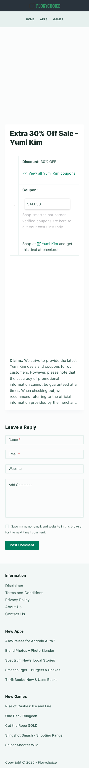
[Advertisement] (44, 73)
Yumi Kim (50, 243)
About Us (13, 607)
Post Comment (22, 545)
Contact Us (15, 614)
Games (58, 19)
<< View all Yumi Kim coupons (48, 173)
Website (15, 468)
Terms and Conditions (24, 592)
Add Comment (20, 485)
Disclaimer (14, 585)
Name (15, 439)
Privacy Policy (17, 599)
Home (30, 19)
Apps (43, 19)
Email (14, 454)
